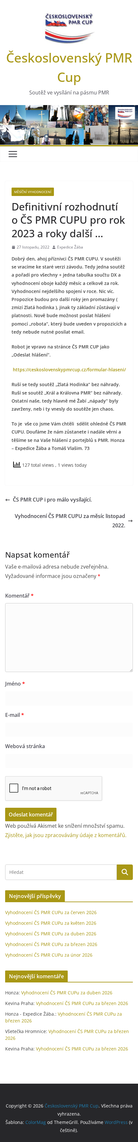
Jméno (15, 683)
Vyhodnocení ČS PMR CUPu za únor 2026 (48, 955)
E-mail (14, 714)
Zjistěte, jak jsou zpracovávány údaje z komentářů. (65, 835)
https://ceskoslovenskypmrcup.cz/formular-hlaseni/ (69, 369)
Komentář (19, 595)
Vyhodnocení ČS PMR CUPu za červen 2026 (51, 912)
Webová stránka (25, 746)
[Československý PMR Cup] (69, 109)
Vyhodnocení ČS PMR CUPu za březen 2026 (51, 944)
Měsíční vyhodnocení (32, 192)
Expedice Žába (70, 247)
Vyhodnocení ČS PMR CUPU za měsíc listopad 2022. (70, 520)
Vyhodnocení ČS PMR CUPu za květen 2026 (50, 923)
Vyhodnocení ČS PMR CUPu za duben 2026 (50, 934)
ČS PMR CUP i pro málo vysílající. (52, 499)
